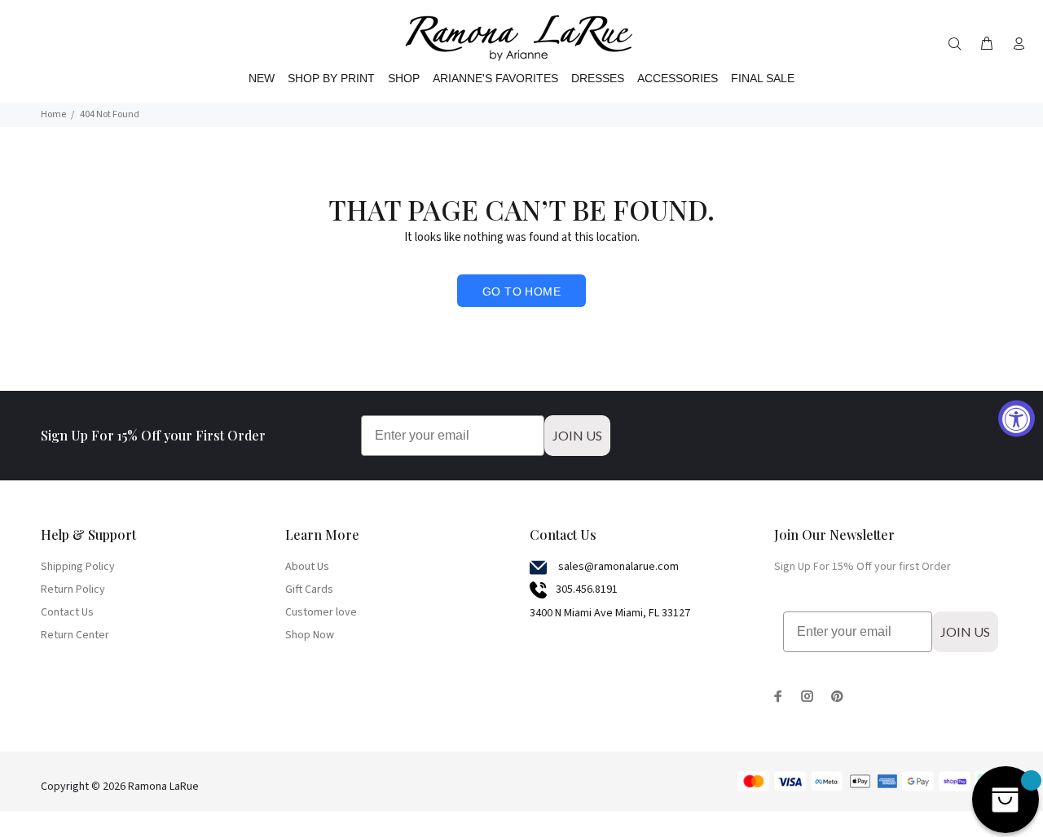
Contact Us (67, 612)
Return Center (75, 635)
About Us (307, 567)
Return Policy (73, 589)
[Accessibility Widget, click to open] (1016, 419)
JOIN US (577, 435)
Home (53, 114)
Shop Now (309, 635)
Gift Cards (309, 589)
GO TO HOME (521, 291)
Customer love (321, 612)
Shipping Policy (78, 567)
